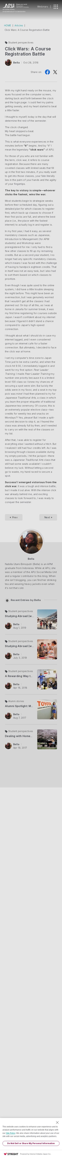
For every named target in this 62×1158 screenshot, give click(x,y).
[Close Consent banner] (57, 1122)
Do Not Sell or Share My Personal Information (31, 1143)
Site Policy (10, 1133)
